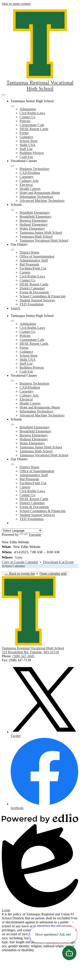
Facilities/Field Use (33, 268)
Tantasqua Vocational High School (44, 240)
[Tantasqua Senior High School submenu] (12, 106)
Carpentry (27, 177)
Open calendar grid (53, 573)
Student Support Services (37, 300)
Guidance (26, 137)
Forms (24, 133)
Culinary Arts (29, 181)
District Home (29, 252)
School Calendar (13, 566)
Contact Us (27, 117)
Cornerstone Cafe (32, 125)
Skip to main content (16, 4)
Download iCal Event (58, 562)
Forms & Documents (34, 292)
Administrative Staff (34, 260)
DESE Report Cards (34, 129)
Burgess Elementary (34, 220)
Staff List (26, 149)
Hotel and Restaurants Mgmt (40, 193)
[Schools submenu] (12, 209)
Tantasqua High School (36, 236)
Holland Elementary (34, 224)
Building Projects (32, 153)
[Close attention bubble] (72, 922)
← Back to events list (20, 573)
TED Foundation (32, 304)
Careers (25, 272)
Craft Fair (26, 157)
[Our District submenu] (12, 249)
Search (15, 308)
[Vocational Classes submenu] (12, 166)
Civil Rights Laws (32, 113)
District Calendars (32, 288)
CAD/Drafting (30, 173)
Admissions (28, 109)
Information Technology (37, 197)
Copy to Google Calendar (20, 562)
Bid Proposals (29, 264)
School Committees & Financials (43, 296)
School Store (29, 141)
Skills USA (28, 145)
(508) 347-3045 (23, 656)
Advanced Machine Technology (42, 201)
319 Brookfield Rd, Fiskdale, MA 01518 (30, 652)
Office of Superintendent (37, 256)
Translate (34, 534)
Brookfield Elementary (36, 216)
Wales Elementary (32, 228)
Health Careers (30, 189)
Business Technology (35, 169)
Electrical (26, 185)
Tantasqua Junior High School (41, 232)
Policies (25, 121)
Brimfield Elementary (35, 212)
